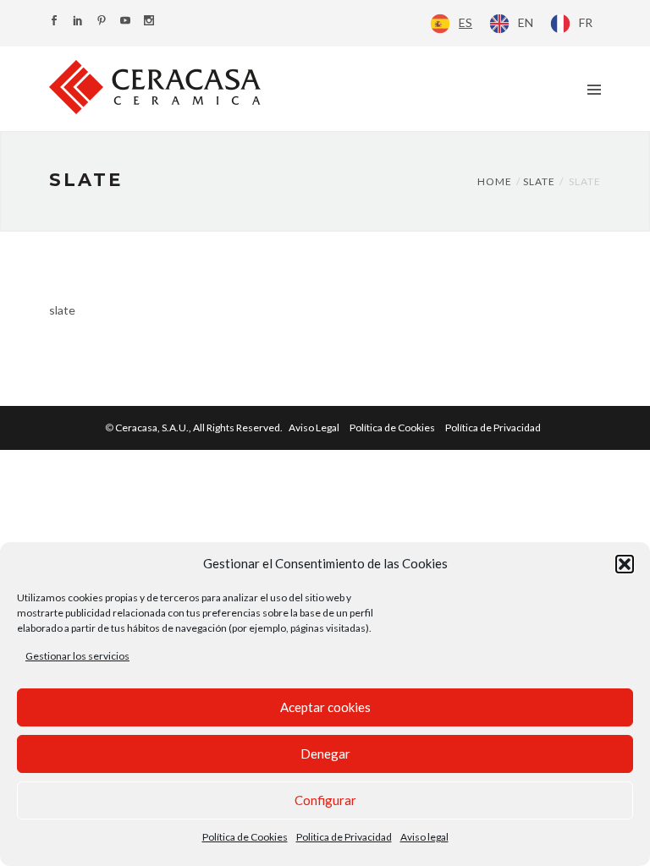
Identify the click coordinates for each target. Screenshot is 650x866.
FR (585, 22)
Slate (539, 181)
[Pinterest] (101, 21)
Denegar (325, 753)
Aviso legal (424, 836)
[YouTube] (125, 21)
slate (62, 310)
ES (465, 22)
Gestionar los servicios (77, 656)
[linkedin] (78, 21)
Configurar (325, 800)
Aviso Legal (314, 427)
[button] (624, 564)
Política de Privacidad (493, 427)
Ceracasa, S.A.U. (199, 427)
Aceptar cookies (325, 707)
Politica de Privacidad (344, 836)
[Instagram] (149, 21)
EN (525, 22)
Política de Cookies (245, 836)
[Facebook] (54, 21)
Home (494, 181)
